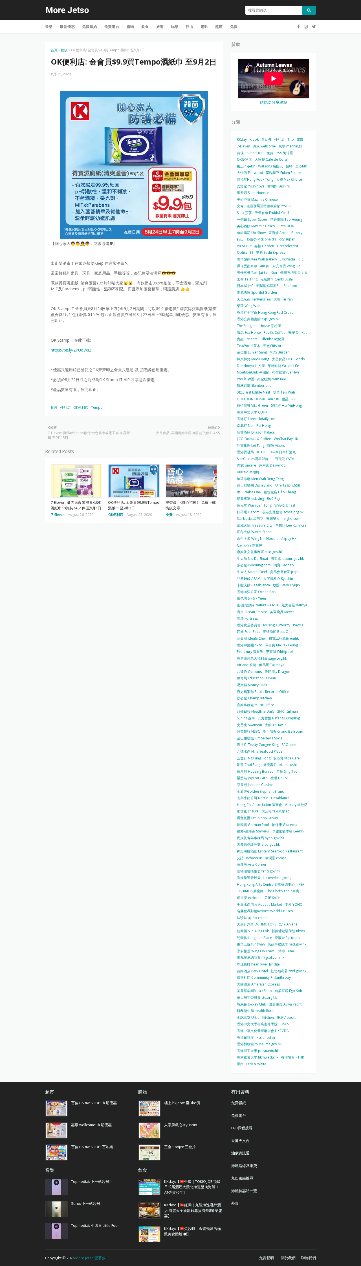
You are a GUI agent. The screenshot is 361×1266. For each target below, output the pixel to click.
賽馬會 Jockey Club (251, 1004)
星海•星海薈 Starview (253, 831)
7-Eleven (243, 146)
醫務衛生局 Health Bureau (257, 1010)
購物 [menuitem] (130, 26)
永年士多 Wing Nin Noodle (257, 538)
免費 (270, 153)
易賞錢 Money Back (252, 684)
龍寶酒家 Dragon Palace (256, 432)
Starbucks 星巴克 (250, 518)
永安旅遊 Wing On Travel (256, 951)
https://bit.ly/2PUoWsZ (71, 350)
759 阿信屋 (284, 153)
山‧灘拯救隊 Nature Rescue (258, 605)
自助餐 (266, 139)
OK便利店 (80, 407)
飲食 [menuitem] (145, 26)
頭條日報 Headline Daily (255, 711)
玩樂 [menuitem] (174, 26)
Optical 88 (245, 252)
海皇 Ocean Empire (252, 611)
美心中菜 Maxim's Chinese (257, 199)
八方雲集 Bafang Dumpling (279, 718)
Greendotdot (287, 246)
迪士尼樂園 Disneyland (254, 485)
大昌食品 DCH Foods (288, 359)
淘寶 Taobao (284, 565)
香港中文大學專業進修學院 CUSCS (263, 1024)
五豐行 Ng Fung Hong (253, 758)
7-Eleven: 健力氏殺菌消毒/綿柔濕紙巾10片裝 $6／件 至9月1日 (76, 505)
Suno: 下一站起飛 (85, 1203)
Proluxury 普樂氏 (250, 651)
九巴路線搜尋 (242, 1178)
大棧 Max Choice (289, 179)
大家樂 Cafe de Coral (271, 159)
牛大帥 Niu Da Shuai (252, 558)
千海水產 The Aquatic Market (259, 904)
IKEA (301, 884)
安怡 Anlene (288, 924)
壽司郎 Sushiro (278, 186)
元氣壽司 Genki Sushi (276, 279)
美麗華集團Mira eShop (254, 990)
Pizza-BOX (286, 226)
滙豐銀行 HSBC (248, 731)
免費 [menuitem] (233, 26)
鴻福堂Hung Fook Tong (255, 179)
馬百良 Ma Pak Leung (281, 645)
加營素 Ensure (248, 811)
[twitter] (313, 27)
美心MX (301, 166)
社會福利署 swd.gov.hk (288, 971)
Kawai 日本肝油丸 (282, 452)
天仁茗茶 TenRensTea (254, 299)
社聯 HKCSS (279, 777)
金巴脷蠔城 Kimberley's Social (260, 738)
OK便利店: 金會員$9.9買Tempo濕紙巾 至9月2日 (133, 505)
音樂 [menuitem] (48, 26)
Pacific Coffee (274, 332)
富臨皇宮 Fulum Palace (283, 172)
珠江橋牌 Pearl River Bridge (258, 964)
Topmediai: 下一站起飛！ (92, 1181)
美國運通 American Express (258, 984)
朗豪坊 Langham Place (254, 937)
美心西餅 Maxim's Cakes (256, 226)
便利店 (65, 407)
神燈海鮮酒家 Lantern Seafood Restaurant (270, 851)
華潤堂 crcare (275, 858)
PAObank (288, 744)
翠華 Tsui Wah (284, 392)
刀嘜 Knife (272, 897)
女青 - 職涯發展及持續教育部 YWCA (264, 206)
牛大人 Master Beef (252, 571)
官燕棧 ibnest (284, 505)
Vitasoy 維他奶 (296, 804)
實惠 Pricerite (247, 339)
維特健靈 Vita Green (252, 405)
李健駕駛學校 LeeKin (288, 831)
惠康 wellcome (264, 146)
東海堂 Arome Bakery (285, 232)
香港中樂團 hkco (249, 645)
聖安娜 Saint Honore (253, 192)
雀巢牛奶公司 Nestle (252, 798)
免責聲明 (266, 1257)
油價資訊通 (240, 1152)
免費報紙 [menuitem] (89, 26)
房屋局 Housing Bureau (255, 771)
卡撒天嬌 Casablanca (253, 585)
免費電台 (238, 1115)
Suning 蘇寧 (246, 718)
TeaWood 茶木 (248, 345)
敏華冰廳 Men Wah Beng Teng (260, 478)
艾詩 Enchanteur (249, 858)
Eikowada (287, 259)
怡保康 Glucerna (284, 824)
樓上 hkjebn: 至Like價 (182, 1102)
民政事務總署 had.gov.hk (287, 944)
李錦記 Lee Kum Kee (291, 525)
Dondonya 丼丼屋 (251, 365)
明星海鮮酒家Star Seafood (276, 285)
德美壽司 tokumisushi (280, 764)
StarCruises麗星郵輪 (252, 458)
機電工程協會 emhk (284, 638)
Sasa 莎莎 (244, 212)
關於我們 (288, 1257)
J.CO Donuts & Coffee (254, 438)
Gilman (292, 711)
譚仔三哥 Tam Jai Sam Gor (257, 272)
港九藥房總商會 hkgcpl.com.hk (260, 957)
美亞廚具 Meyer (282, 611)
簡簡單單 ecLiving (250, 498)
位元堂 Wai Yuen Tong (254, 505)
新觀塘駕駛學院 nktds (288, 931)
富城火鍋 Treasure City (254, 525)
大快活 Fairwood (250, 172)
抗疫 (64, 50)
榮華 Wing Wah (248, 305)
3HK (280, 711)
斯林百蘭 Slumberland (254, 385)
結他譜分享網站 (273, 102)
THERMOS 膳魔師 (250, 891)
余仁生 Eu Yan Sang (252, 352)
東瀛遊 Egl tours (287, 937)
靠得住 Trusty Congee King (258, 744)
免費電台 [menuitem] (111, 26)
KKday (242, 139)
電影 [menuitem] (204, 26)
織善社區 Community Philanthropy (264, 977)
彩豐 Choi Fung (248, 764)
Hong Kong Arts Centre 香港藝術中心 (266, 884)
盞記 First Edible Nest (253, 392)
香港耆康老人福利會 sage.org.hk (262, 658)
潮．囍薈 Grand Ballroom (283, 731)
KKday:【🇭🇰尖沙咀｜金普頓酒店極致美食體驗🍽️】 (192, 1231)
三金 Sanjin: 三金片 (180, 1146)
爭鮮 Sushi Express (270, 252)
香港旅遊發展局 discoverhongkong (264, 877)
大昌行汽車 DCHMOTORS (256, 924)
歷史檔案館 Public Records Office (263, 691)
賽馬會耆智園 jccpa (285, 571)
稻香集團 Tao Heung (286, 219)
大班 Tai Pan (283, 299)
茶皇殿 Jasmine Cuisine (255, 784)
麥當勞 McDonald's (261, 239)
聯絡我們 (308, 1257)
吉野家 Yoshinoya (251, 186)
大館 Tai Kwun (276, 725)
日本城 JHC (245, 285)
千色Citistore (273, 345)
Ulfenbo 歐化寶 (273, 339)
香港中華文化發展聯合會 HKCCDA (263, 1030)
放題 (276, 585)
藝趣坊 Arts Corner (252, 864)
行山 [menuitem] (189, 26)
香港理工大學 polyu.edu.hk (258, 1050)
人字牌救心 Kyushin (278, 578)
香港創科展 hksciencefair (256, 1037)
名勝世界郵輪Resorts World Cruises (265, 911)
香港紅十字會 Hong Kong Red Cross (265, 312)
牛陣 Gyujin (291, 585)
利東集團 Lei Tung (251, 445)
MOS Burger (279, 352)
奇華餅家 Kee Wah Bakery (257, 259)
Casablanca (280, 798)
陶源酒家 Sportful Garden (257, 292)
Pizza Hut (244, 246)
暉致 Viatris (276, 445)
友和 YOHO (294, 904)
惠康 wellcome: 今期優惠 (91, 1124)
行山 (240, 239)
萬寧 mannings (290, 146)
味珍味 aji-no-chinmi (252, 917)
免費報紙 (238, 1102)
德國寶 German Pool (253, 824)
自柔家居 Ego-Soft (288, 990)
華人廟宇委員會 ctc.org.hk (257, 997)
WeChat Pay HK (286, 438)
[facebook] (298, 27)
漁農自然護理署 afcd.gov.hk (258, 844)
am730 (273, 399)
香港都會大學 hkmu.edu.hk (257, 1057)
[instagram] (306, 27)
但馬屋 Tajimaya (271, 664)
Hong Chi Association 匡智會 (259, 804)
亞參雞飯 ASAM (248, 578)
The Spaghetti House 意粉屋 (259, 325)
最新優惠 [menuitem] (67, 26)
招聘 (289, 166)
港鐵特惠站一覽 (244, 1190)
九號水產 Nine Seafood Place (259, 751)
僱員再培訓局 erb (293, 272)
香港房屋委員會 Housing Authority (263, 625)
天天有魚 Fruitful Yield (272, 212)
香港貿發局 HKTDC (251, 452)
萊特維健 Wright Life (283, 365)
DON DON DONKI (251, 399)
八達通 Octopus (249, 671)
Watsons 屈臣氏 (270, 166)
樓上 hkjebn (246, 166)
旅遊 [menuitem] (160, 26)
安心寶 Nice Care (286, 758)
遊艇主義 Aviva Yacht (285, 1004)
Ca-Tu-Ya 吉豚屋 (249, 545)
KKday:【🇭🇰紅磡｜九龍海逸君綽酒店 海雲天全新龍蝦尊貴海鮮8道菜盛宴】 (193, 1210)
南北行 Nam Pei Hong (254, 425)
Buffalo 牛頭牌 (248, 472)
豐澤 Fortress (247, 618)
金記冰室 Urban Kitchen (255, 1017)
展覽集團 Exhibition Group (257, 818)
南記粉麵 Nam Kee (271, 379)
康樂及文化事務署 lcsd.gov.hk (260, 551)
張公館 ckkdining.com (254, 565)
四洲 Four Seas (248, 631)
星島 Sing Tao (287, 771)
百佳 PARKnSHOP (250, 153)
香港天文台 (240, 1140)
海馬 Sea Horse (249, 332)
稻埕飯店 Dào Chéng (280, 492)
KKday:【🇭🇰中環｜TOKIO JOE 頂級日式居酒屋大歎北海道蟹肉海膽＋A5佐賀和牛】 (192, 1187)
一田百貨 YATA (282, 458)
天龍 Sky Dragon (277, 671)
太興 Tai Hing (247, 279)
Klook (254, 139)
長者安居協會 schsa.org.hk (282, 512)
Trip (290, 139)
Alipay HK (288, 538)
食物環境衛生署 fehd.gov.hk (258, 871)
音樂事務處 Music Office (255, 704)
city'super (287, 239)
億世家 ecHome (249, 897)
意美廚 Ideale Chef (251, 638)
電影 (300, 139)
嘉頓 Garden (264, 246)
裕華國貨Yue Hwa (286, 372)
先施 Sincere (246, 465)
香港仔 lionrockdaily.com (256, 418)
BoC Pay (273, 498)
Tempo (97, 407)
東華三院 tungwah (251, 944)
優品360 (288, 399)
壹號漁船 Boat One (277, 631)
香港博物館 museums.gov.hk (259, 1044)
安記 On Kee (297, 332)
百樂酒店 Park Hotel (252, 971)
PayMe (298, 625)
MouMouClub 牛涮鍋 (253, 372)
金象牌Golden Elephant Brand (260, 791)
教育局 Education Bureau (256, 678)
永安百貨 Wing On (286, 266)
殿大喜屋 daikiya (294, 605)
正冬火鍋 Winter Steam (254, 531)
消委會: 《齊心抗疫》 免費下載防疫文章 (191, 505)
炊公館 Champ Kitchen (254, 698)
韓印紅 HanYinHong (286, 405)
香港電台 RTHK (292, 1057)
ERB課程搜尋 (241, 1127)
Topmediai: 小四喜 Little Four (95, 1225)
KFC (301, 259)
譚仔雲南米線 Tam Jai (253, 266)
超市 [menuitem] (219, 26)
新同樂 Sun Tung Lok (253, 931)
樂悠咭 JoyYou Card (252, 777)
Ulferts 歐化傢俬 (287, 485)
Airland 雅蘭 (246, 664)
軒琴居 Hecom (248, 512)
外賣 (235, 1203)
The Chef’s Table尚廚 (282, 891)
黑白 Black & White (251, 1064)
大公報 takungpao (275, 811)
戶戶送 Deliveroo (272, 465)
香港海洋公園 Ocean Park (256, 591)
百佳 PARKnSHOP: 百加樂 (92, 1146)
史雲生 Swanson (249, 725)
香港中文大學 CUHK (252, 412)
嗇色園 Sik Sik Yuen (251, 598)
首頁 (54, 50)
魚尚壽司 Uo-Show (251, 232)
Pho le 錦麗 (245, 379)
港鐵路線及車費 (244, 1165)
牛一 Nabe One (249, 492)
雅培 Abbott (286, 1017)
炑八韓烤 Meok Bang (253, 359)
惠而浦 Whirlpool (279, 651)
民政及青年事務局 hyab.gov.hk (260, 838)
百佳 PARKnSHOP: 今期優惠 (94, 1102)
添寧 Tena (286, 951)
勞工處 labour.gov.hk (287, 558)
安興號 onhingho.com (283, 518)
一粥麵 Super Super (252, 219)
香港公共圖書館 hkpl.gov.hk (258, 319)
